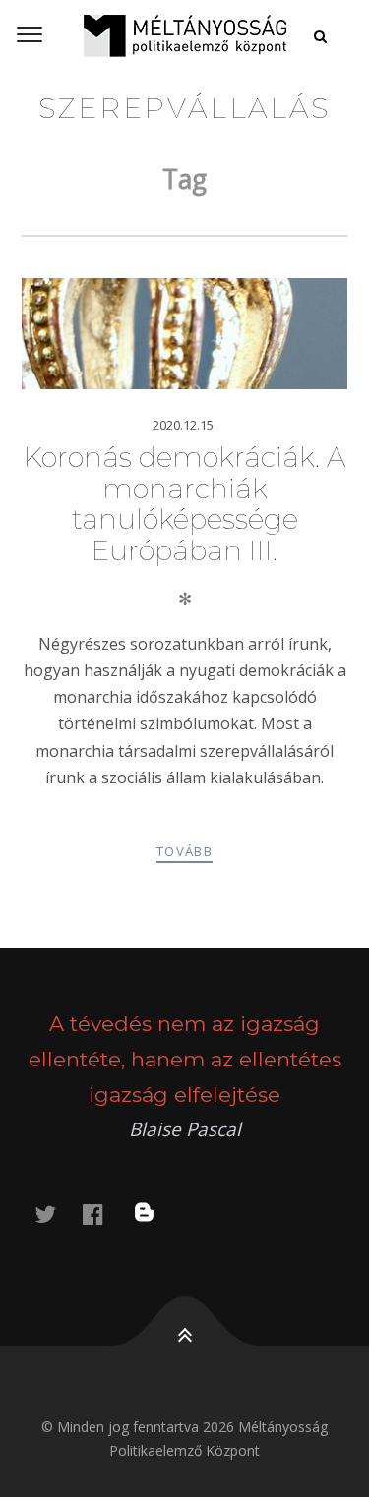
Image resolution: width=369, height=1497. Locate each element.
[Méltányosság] (184, 35)
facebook (104, 1213)
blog (156, 1213)
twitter (57, 1213)
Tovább (184, 851)
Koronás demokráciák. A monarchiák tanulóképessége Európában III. (184, 503)
